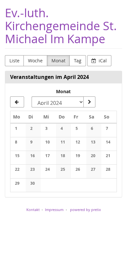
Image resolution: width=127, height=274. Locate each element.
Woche (35, 60)
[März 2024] (17, 101)
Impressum (54, 209)
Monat (58, 60)
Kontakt (33, 209)
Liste (14, 60)
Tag (77, 60)
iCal (102, 60)
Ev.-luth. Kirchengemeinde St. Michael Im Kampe (61, 26)
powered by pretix (85, 209)
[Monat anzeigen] (89, 101)
